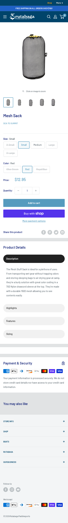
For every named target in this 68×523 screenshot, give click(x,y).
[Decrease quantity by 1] (18, 190)
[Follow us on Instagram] (12, 489)
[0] (62, 17)
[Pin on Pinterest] (50, 232)
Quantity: (8, 190)
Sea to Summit (10, 123)
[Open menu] (5, 16)
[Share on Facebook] (43, 232)
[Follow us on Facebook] (5, 489)
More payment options (34, 221)
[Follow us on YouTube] (18, 489)
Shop (49, 3)
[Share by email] (62, 232)
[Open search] (49, 17)
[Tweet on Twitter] (56, 232)
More (58, 3)
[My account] (55, 17)
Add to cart (34, 202)
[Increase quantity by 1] (35, 190)
